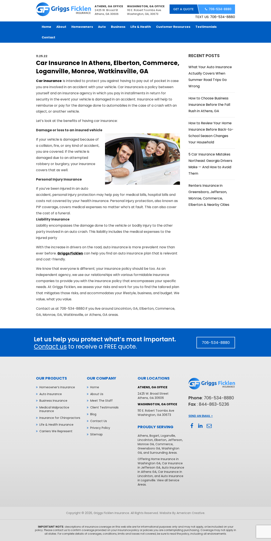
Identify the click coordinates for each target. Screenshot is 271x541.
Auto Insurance (50, 394)
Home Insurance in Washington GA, (158, 461)
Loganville (168, 436)
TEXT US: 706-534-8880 (215, 16)
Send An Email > (200, 416)
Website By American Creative (182, 513)
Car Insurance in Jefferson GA (160, 465)
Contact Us (98, 421)
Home (94, 387)
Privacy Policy (100, 428)
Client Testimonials (104, 407)
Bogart (154, 436)
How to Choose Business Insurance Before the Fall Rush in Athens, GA (209, 104)
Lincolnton (145, 440)
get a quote (183, 9)
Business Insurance (53, 400)
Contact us (50, 346)
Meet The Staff (101, 400)
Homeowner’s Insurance (57, 387)
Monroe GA (146, 444)
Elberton (160, 440)
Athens (143, 436)
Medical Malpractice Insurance (54, 409)
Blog (93, 414)
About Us (96, 394)
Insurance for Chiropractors (59, 418)
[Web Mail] (209, 426)
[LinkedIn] (200, 426)
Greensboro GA (149, 448)
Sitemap (96, 434)
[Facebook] (191, 426)
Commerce (164, 444)
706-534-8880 (220, 9)
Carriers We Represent (55, 431)
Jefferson (175, 440)
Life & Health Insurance (56, 424)
